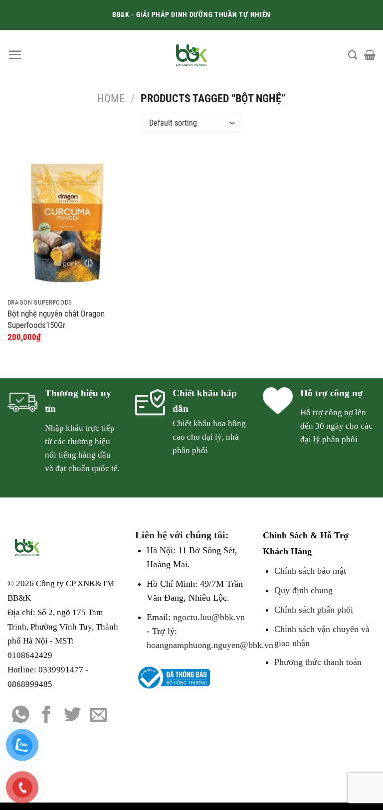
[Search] (352, 54)
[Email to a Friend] (98, 715)
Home (111, 98)
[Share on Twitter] (72, 715)
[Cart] (370, 55)
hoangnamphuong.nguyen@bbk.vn (210, 645)
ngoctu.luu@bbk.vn (209, 617)
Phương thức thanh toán (318, 662)
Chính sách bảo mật (310, 571)
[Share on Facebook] (46, 715)
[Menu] (14, 54)
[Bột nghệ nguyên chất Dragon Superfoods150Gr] (65, 222)
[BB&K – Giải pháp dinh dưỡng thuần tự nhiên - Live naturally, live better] (191, 55)
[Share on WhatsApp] (20, 715)
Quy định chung (303, 590)
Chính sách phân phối (313, 610)
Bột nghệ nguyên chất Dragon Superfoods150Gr (56, 319)
